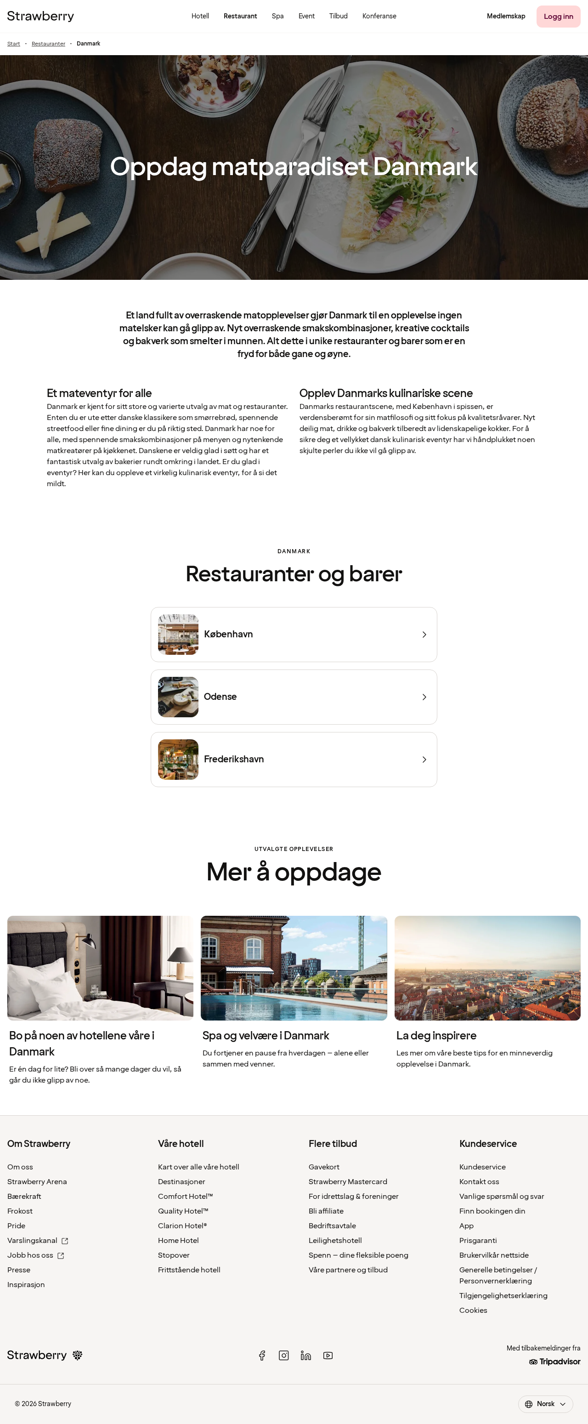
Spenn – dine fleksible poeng (358, 1255)
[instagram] (283, 1355)
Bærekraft (24, 1196)
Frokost (20, 1211)
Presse (18, 1270)
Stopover (174, 1255)
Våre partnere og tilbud (348, 1270)
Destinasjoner (181, 1182)
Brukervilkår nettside (494, 1255)
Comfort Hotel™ (185, 1196)
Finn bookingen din (492, 1211)
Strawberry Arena (37, 1182)
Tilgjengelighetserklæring (503, 1296)
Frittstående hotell (189, 1270)
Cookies (473, 1310)
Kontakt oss (479, 1182)
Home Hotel (178, 1241)
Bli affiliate (326, 1211)
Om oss (20, 1167)
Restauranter (48, 44)
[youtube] (328, 1355)
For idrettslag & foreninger (354, 1196)
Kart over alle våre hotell (198, 1167)
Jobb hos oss (30, 1255)
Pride (16, 1226)
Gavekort (324, 1167)
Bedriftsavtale (332, 1226)
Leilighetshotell (335, 1241)
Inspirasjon (26, 1285)
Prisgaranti (478, 1241)
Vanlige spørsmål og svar (501, 1196)
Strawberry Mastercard (348, 1182)
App (466, 1226)
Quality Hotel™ (183, 1211)
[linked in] (305, 1355)
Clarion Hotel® (182, 1226)
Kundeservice (482, 1167)
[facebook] (261, 1355)
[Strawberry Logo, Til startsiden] (40, 16)
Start (13, 44)
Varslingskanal (32, 1241)
